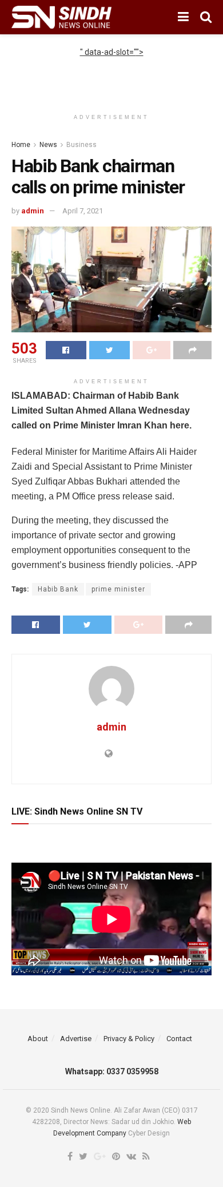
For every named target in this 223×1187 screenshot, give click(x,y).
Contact (179, 1038)
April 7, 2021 (82, 211)
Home (20, 145)
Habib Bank (58, 589)
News (48, 145)
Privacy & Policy (128, 1038)
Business (81, 145)
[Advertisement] (111, 72)
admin (32, 211)
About (37, 1038)
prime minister (118, 589)
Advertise (75, 1038)
